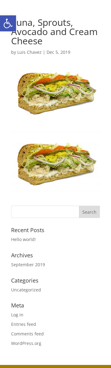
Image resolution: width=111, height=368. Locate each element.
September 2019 (28, 264)
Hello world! (23, 239)
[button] (8, 23)
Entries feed (23, 324)
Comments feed (27, 334)
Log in (17, 315)
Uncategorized (26, 290)
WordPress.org (26, 343)
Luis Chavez (29, 52)
